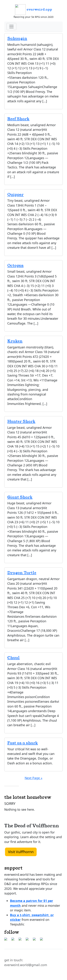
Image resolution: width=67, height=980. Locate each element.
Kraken (15, 341)
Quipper (15, 194)
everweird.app (39, 9)
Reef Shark (18, 119)
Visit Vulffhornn (21, 851)
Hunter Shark (21, 421)
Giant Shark (20, 497)
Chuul (13, 657)
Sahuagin (17, 38)
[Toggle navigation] (11, 26)
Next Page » (33, 778)
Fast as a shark (22, 743)
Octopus (15, 265)
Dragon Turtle (21, 572)
